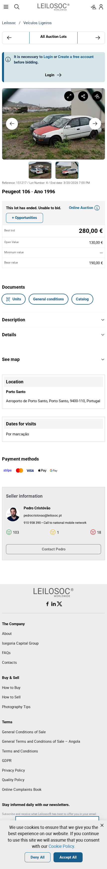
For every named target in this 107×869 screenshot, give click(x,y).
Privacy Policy (13, 770)
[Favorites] (93, 7)
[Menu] (6, 7)
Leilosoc (9, 22)
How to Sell (11, 696)
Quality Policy (13, 779)
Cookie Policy (61, 846)
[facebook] (48, 604)
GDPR (6, 760)
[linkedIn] (53, 604)
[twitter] (59, 604)
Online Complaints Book (21, 789)
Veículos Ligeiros (37, 22)
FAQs (6, 652)
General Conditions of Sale (24, 731)
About (7, 633)
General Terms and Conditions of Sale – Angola (41, 741)
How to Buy (11, 687)
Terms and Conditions (20, 750)
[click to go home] (53, 6)
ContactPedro (53, 549)
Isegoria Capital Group (20, 643)
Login (48, 57)
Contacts (9, 662)
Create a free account (76, 57)
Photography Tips (16, 706)
